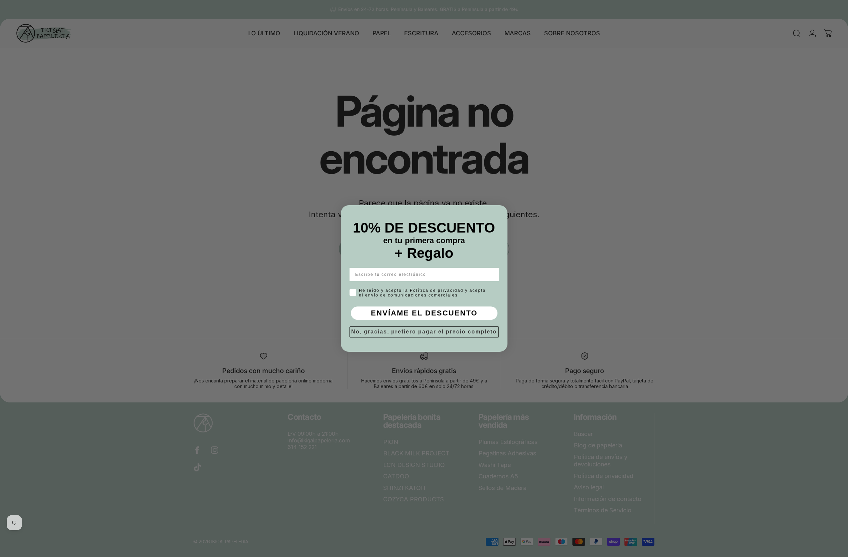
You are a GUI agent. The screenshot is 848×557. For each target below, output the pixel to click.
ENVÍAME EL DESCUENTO (424, 313)
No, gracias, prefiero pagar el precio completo (424, 331)
